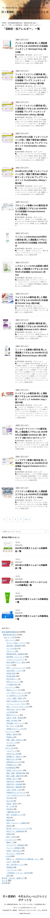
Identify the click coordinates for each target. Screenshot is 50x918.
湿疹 (44, 59)
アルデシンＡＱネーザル (39, 372)
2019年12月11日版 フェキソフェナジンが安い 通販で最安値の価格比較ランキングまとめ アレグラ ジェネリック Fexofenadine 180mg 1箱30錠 (31, 177)
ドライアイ (33, 280)
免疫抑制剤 (32, 476)
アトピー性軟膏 (42, 476)
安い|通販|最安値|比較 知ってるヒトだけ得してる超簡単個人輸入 (25, 904)
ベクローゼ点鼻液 (24, 372)
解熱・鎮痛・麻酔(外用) (15, 776)
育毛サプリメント (12, 682)
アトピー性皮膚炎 (36, 219)
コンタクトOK (31, 447)
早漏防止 (9, 737)
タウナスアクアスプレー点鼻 (25, 374)
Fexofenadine (25, 94)
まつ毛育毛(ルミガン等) (15, 695)
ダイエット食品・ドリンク (16, 643)
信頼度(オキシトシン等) (15, 729)
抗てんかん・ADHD (13, 853)
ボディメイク (10, 640)
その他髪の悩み (12, 684)
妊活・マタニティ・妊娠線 (16, 823)
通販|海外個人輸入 (9, 635)
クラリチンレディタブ (29, 506)
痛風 (8, 817)
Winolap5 (41, 61)
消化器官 (9, 809)
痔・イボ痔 (10, 806)
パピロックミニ (23, 282)
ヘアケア (8, 665)
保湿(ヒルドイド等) (13, 690)
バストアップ (11, 751)
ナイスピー (43, 378)
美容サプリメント (12, 715)
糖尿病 (8, 820)
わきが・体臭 (11, 862)
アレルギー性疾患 (27, 59)
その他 (7, 856)
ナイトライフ (10, 732)
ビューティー (10, 687)
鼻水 (40, 59)
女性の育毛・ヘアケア (14, 671)
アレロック (31, 57)
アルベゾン (34, 378)
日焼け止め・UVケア (14, 709)
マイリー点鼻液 (24, 378)
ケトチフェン (38, 407)
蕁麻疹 (27, 61)
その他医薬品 (10, 768)
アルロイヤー (39, 380)
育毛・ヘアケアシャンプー (16, 668)
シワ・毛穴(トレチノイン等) (16, 693)
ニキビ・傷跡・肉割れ (14, 698)
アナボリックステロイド (15, 659)
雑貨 (8, 876)
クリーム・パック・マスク (16, 704)
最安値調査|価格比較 (10, 632)
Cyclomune (21, 280)
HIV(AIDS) (10, 798)
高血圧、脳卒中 (12, 804)
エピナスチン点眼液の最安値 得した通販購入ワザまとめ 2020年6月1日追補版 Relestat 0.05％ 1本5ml (31, 326)
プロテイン (10, 651)
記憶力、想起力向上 (13, 851)
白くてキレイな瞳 (12, 726)
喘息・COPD (11, 837)
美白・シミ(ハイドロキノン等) (17, 707)
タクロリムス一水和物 (26, 223)
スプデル (22, 413)
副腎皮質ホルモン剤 (13, 762)
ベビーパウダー (12, 870)
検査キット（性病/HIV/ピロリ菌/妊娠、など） (23, 859)
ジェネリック (21, 57)
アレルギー (21, 251)
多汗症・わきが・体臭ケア (13, 878)
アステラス (29, 478)
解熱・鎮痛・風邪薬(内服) (15, 773)
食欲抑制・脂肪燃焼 (13, 646)
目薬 (27, 280)
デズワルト (30, 413)
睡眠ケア (9, 842)
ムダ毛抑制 (10, 712)
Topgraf (45, 474)
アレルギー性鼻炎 (42, 57)
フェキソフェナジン (22, 92)
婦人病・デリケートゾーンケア (17, 828)
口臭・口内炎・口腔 (13, 790)
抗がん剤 (9, 801)
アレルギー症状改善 (29, 411)
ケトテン (22, 415)
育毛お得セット (12, 679)
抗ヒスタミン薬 (35, 92)
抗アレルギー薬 (23, 310)
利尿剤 (8, 834)
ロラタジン (23, 504)
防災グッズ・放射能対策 (15, 831)
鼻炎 (44, 251)
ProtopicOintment (31, 221)
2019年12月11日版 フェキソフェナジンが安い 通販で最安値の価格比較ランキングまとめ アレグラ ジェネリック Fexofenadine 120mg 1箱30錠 (31, 143)
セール (4, 881)
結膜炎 (40, 336)
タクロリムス (19, 221)
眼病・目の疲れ (12, 720)
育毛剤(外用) (11, 673)
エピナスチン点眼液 (32, 334)
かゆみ (17, 59)
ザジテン (35, 409)
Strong (26, 474)
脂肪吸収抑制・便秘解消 (15, 654)
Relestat (43, 334)
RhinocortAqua (35, 363)
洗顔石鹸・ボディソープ (15, 723)
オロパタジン (19, 61)
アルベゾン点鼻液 (30, 370)
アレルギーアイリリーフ (32, 445)
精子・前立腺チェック (14, 815)
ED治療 (9, 745)
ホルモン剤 (9, 748)
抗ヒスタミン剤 (26, 409)
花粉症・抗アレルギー (35, 55)
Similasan (29, 443)
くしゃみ (34, 61)
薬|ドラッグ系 (9, 637)
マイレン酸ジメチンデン (37, 310)
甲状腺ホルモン (12, 765)
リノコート (31, 365)
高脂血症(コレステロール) (15, 792)
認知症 (8, 826)
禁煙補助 (9, 867)
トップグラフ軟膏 (36, 474)
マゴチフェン (39, 413)
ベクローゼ (19, 380)
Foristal (29, 308)
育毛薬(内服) (11, 676)
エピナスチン (23, 336)
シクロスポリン (34, 282)
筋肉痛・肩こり (12, 779)
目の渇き (40, 447)
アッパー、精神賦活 (13, 848)
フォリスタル (21, 308)
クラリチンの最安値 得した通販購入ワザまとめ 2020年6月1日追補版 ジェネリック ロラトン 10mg (31, 494)
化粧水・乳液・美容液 (14, 718)
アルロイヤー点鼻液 (27, 376)
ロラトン (30, 502)
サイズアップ (11, 743)
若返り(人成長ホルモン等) (15, 701)
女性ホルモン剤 (12, 754)
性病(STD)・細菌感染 (14, 787)
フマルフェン (39, 415)
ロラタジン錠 (42, 506)
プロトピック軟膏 (23, 219)
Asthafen (30, 407)
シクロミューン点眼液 (25, 284)
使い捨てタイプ (38, 443)
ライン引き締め (12, 648)
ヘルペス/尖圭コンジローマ (16, 795)
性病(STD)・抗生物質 (14, 784)
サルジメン (30, 415)
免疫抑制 (41, 221)
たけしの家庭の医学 (36, 63)
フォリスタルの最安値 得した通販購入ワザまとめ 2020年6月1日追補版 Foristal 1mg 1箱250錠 (31, 300)
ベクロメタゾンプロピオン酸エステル (32, 368)
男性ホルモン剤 (12, 759)
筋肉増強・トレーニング (15, 657)
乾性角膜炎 (37, 284)
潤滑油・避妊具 (12, 734)
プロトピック (19, 478)
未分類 (4, 883)
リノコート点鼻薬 (23, 363)
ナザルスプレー (36, 251)
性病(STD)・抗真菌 (13, 781)
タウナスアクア (29, 380)
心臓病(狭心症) (11, 812)
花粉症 (36, 59)
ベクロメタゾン (26, 253)
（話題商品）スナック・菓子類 (17, 873)
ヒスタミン (33, 336)
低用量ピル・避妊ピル (14, 756)
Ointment (20, 474)
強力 (35, 478)
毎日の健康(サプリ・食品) (15, 662)
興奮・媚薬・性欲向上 (14, 740)
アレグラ (30, 88)
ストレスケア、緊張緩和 (15, 845)
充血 (42, 445)
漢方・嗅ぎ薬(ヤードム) (15, 864)
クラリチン (38, 502)
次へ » (27, 519)
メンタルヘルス (11, 840)
